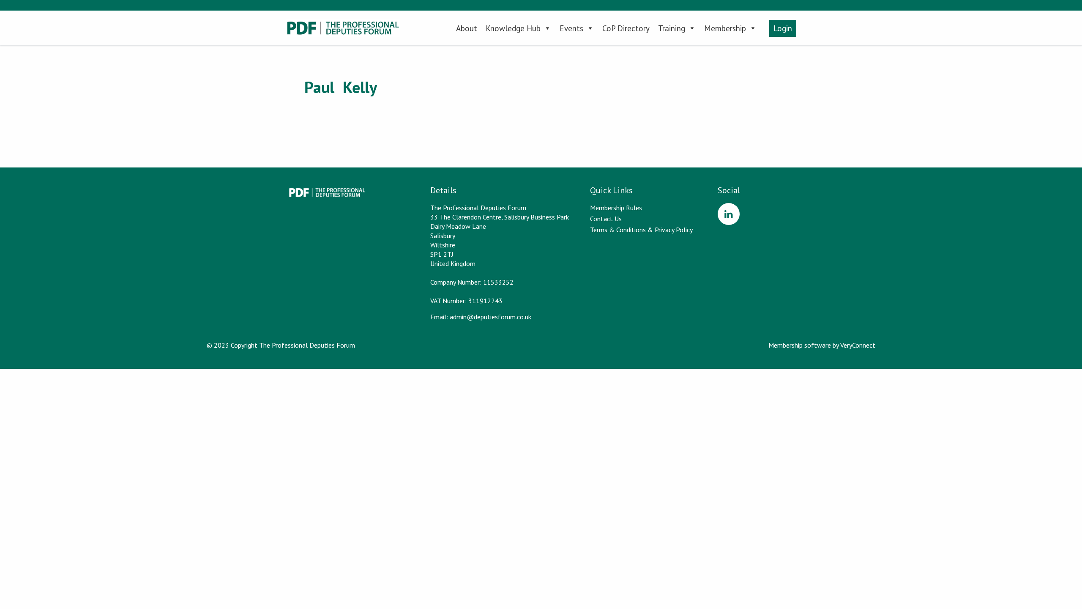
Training (671, 28)
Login (782, 28)
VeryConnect (857, 345)
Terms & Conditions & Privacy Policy (641, 229)
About (466, 28)
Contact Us (606, 218)
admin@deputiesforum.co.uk (490, 317)
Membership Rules (616, 207)
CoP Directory (626, 28)
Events (571, 28)
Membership (725, 28)
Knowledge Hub (513, 28)
